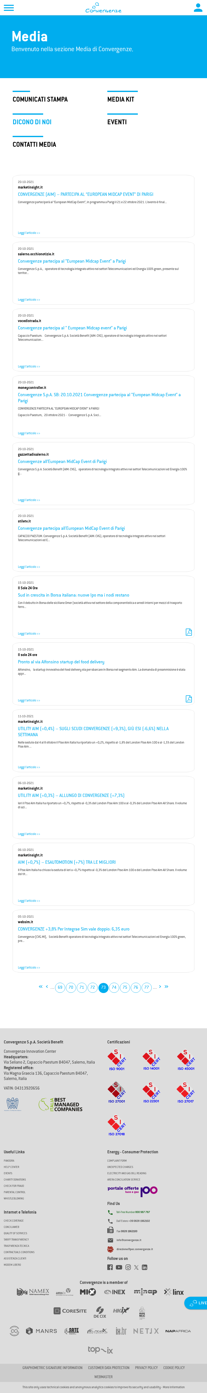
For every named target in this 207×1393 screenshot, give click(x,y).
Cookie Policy (174, 1368)
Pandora (9, 1161)
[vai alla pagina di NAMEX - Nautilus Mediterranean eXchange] (36, 1296)
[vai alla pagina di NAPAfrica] (181, 1336)
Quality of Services (15, 1233)
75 (125, 988)
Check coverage (14, 1221)
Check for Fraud (14, 1186)
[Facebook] (111, 1269)
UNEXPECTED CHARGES (120, 1167)
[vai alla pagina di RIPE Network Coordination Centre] (145, 1315)
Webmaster (103, 1377)
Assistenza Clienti (15, 1258)
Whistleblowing (14, 1198)
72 (92, 988)
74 (114, 988)
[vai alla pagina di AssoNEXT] (18, 1336)
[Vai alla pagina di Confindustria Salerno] (12, 1101)
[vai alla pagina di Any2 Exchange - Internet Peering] (73, 1315)
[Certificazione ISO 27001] (116, 1096)
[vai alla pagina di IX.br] (125, 1336)
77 (146, 988)
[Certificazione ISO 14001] (151, 1064)
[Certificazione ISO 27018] (116, 1129)
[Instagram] (129, 1269)
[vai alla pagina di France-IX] (101, 1336)
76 (136, 988)
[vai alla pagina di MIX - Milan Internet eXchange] (91, 1296)
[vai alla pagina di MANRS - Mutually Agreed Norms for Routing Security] (45, 1336)
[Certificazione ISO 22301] (151, 1096)
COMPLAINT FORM (117, 1161)
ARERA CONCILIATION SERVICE (123, 1180)
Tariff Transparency (16, 1240)
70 (71, 988)
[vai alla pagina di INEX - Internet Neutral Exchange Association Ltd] (118, 1296)
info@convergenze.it (129, 1240)
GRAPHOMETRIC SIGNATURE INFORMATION (52, 1368)
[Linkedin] (146, 1269)
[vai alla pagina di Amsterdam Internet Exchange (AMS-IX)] (68, 1296)
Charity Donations (15, 1180)
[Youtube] (120, 1269)
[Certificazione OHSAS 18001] (185, 1064)
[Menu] (9, 8)
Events (8, 1173)
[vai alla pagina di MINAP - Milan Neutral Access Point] (149, 1296)
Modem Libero (12, 1265)
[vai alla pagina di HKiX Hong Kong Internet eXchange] (125, 1315)
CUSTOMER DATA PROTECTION (109, 1368)
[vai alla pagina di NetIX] (150, 1336)
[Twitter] (138, 1269)
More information (174, 1387)
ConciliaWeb (11, 1227)
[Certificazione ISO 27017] (185, 1096)
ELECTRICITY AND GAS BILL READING (126, 1173)
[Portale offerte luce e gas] (132, 1190)
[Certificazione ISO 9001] (116, 1064)
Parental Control (14, 1192)
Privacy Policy (146, 1368)
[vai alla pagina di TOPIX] (103, 1354)
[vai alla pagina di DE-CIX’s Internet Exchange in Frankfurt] (103, 1315)
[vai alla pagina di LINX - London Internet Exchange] (177, 1296)
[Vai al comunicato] (60, 1101)
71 (82, 988)
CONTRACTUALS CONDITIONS (19, 1252)
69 (60, 988)
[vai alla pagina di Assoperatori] (75, 1336)
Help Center (11, 1167)
